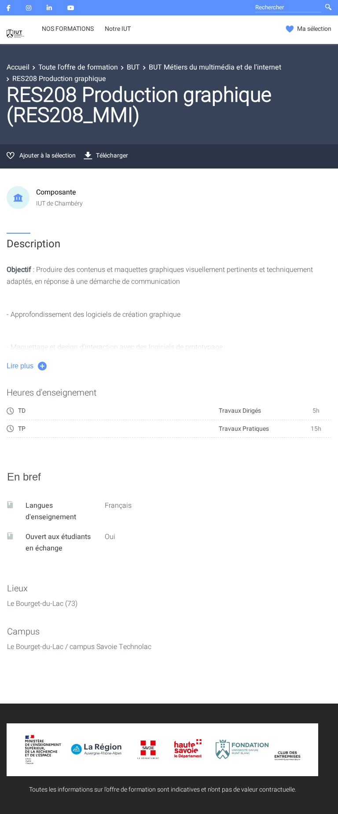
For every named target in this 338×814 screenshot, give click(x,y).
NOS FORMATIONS (68, 29)
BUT (133, 67)
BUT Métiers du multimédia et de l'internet (215, 67)
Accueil (18, 67)
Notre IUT (118, 29)
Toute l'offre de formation (78, 67)
